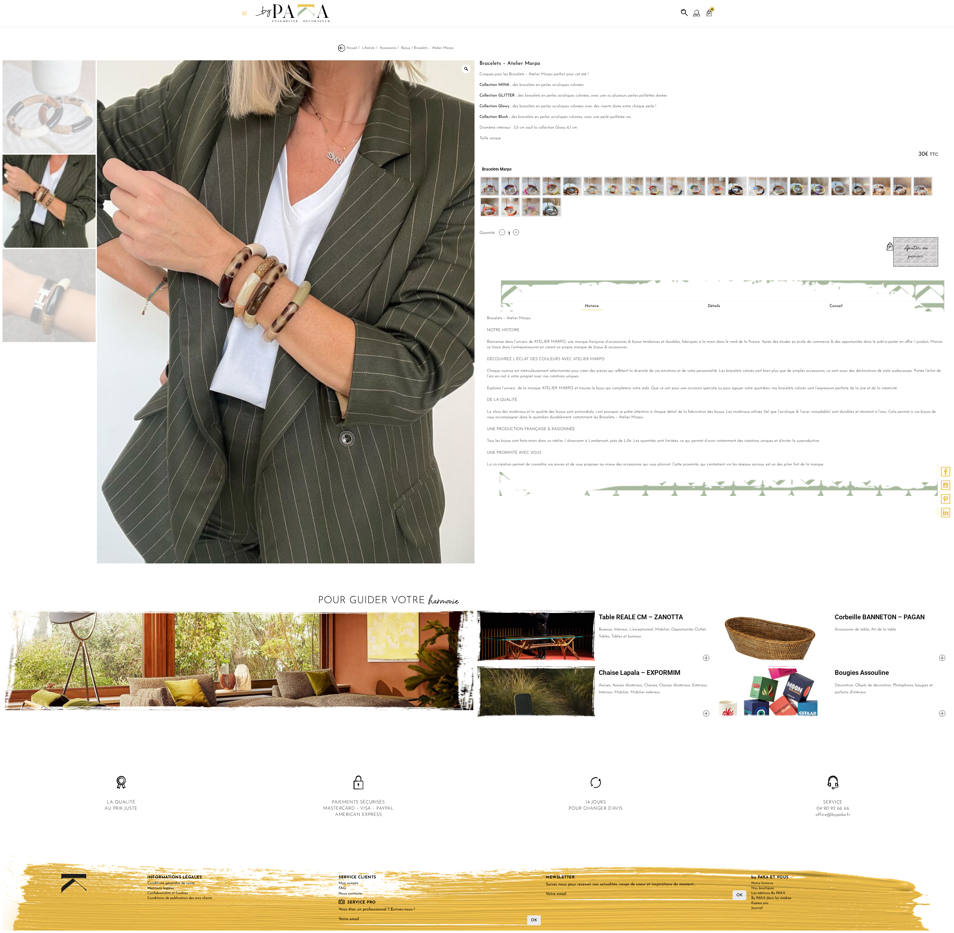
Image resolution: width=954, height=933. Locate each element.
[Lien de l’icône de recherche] (684, 13)
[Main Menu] (244, 13)
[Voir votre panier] (709, 10)
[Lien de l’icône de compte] (697, 13)
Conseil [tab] (836, 306)
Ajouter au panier (916, 252)
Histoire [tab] (592, 306)
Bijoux (405, 48)
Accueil (352, 48)
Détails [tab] (714, 306)
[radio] (489, 186)
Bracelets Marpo (497, 169)
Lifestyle (368, 48)
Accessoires (388, 48)
